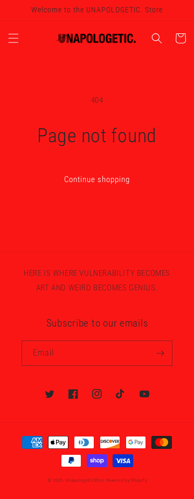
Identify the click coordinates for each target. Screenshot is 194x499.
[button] (13, 38)
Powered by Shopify (126, 480)
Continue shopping (97, 179)
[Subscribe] (160, 353)
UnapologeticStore (85, 480)
